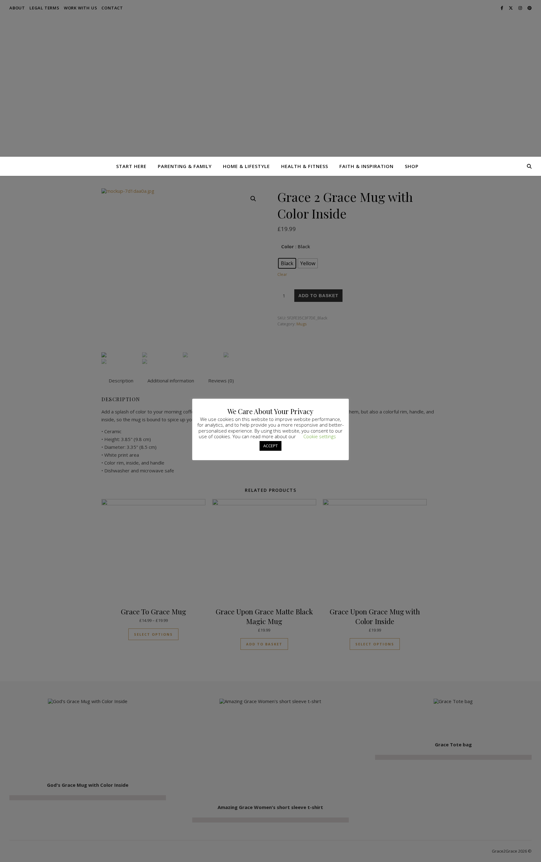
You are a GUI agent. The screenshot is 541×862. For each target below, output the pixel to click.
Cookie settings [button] (319, 436)
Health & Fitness (304, 166)
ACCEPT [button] (270, 446)
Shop (412, 166)
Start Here (131, 166)
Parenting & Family (185, 166)
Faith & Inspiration (366, 166)
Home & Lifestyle (246, 166)
